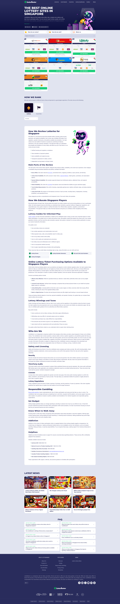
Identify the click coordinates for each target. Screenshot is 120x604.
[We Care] (69, 594)
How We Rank (44, 567)
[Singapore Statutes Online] (52, 594)
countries (50, 184)
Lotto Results (64, 2)
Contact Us (44, 563)
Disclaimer (60, 570)
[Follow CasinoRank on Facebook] (79, 583)
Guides (88, 2)
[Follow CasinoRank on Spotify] (91, 583)
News (94, 2)
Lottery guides (31, 216)
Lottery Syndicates (80, 2)
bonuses (50, 172)
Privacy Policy (60, 567)
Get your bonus (36, 52)
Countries (71, 2)
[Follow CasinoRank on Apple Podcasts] (94, 583)
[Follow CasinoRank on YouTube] (88, 583)
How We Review (44, 565)
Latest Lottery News (76, 561)
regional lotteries (64, 175)
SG (25, 582)
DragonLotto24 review (60, 54)
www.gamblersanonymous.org (56, 451)
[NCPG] (60, 594)
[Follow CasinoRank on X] (85, 583)
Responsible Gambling (60, 565)
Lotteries (56, 2)
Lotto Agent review (36, 54)
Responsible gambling (33, 392)
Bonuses (61, 561)
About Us (44, 561)
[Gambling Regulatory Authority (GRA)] (41, 594)
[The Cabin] (77, 594)
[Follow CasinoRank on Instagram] (82, 583)
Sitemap (44, 570)
